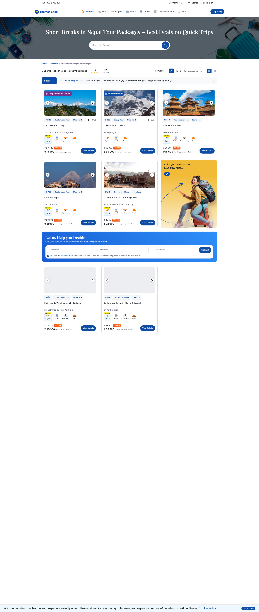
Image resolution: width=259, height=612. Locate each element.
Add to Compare (87, 112)
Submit (205, 249)
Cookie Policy (207, 608)
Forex (105, 11)
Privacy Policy (66, 255)
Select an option (191, 71)
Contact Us (177, 3)
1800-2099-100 (53, 3)
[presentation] (48, 103)
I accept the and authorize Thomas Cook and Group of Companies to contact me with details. (95, 256)
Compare (159, 71)
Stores (195, 3)
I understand (248, 608)
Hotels (133, 11)
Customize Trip (166, 11)
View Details (88, 150)
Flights (118, 11)
